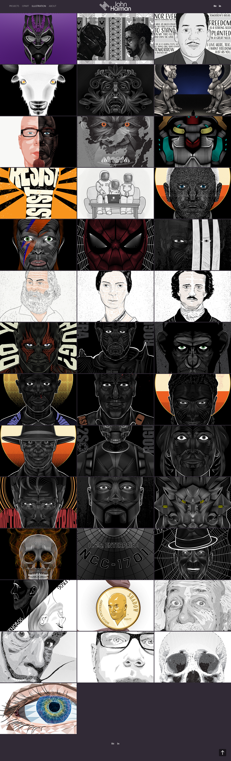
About (52, 6)
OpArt (25, 6)
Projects (14, 6)
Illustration (39, 6)
